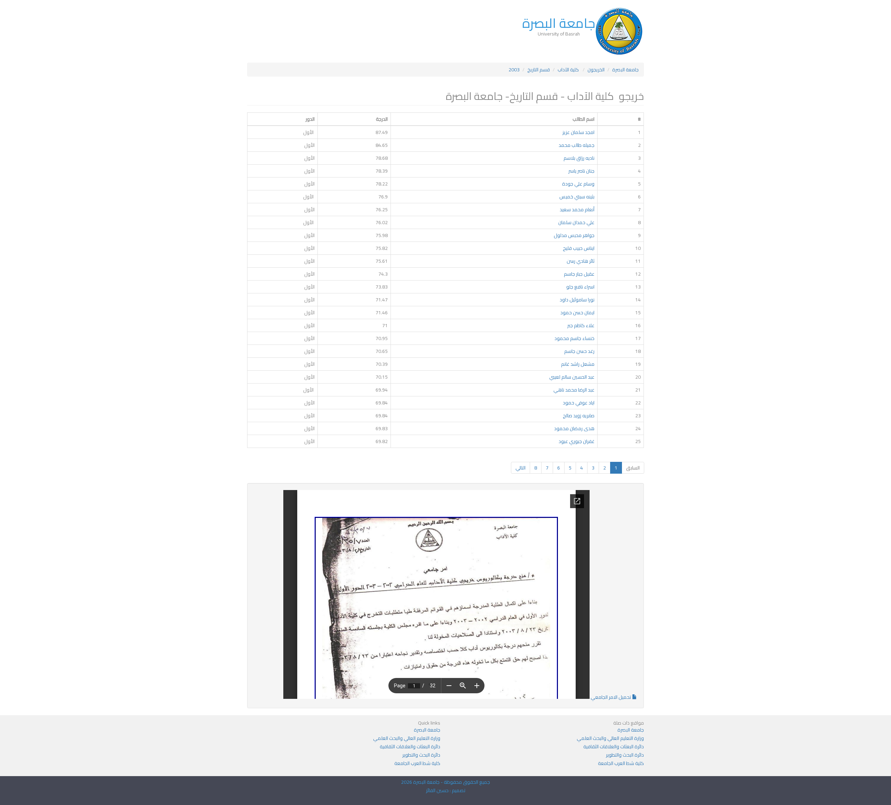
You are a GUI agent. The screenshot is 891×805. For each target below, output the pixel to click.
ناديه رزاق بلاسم (578, 158)
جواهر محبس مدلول (574, 235)
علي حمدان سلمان (576, 222)
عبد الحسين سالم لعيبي (571, 376)
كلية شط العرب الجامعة (621, 763)
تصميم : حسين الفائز (445, 790)
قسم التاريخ (538, 69)
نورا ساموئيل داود (577, 299)
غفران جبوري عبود (576, 441)
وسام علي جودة (578, 183)
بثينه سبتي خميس (576, 196)
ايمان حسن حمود (577, 312)
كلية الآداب (569, 69)
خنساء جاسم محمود (574, 338)
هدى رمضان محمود (574, 428)
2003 (514, 69)
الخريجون (596, 69)
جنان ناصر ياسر (581, 170)
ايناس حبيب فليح (578, 248)
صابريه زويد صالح (578, 415)
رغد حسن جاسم (579, 351)
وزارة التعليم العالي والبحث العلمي (610, 738)
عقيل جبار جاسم (579, 273)
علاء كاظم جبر (580, 325)
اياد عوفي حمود (578, 402)
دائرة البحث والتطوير (625, 754)
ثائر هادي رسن (580, 261)
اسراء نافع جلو (580, 286)
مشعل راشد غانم (577, 364)
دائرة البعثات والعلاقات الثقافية (613, 746)
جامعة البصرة (558, 22)
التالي (520, 467)
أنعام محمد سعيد (577, 209)
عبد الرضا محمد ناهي (573, 389)
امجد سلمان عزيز (578, 132)
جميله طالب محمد (576, 145)
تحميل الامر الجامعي (611, 697)
